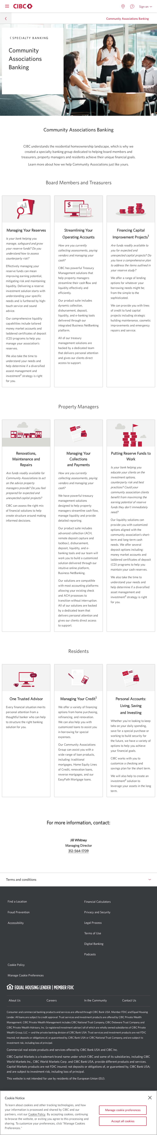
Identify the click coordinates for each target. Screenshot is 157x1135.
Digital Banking (93, 943)
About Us (14, 1000)
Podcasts (90, 954)
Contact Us (129, 1000)
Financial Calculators (97, 901)
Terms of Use (92, 933)
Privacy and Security (97, 912)
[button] (145, 6)
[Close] (150, 1097)
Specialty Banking (30, 38)
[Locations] (123, 6)
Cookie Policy (16, 964)
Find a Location (17, 901)
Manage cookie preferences (123, 1110)
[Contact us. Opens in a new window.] (132, 6)
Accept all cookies (122, 1121)
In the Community (95, 1000)
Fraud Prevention (18, 912)
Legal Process (93, 922)
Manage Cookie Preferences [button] (26, 975)
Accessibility (16, 923)
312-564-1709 (78, 851)
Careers (52, 1000)
